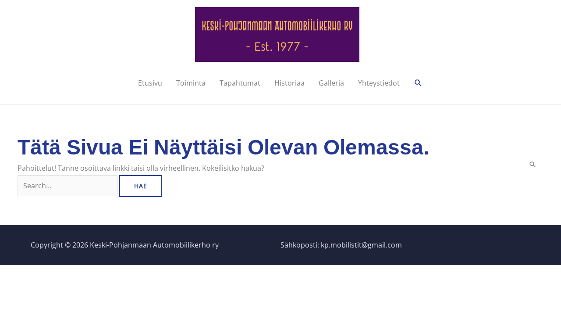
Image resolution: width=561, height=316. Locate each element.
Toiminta (191, 83)
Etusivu (150, 83)
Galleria (331, 83)
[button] (418, 83)
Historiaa (289, 83)
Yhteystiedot (379, 83)
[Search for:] (68, 185)
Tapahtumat (240, 83)
